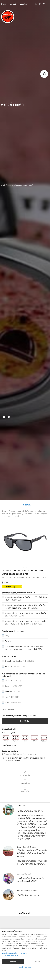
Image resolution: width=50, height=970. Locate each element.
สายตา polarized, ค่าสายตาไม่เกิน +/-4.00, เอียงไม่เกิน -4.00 (25, 614)
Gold (13, 680)
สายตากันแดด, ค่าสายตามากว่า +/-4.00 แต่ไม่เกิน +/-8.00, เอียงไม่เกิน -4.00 (25, 606)
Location (24, 4)
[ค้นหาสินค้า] (44, 74)
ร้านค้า (5, 511)
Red (12, 697)
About (13, 4)
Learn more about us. (10, 956)
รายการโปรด (25, 783)
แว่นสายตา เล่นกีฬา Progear (22, 511)
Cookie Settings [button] (25, 967)
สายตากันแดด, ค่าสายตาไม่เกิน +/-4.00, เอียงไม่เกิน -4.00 (26, 598)
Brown (8, 641)
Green (13, 686)
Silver (13, 702)
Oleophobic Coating (19, 661)
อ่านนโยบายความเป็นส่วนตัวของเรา (15, 953)
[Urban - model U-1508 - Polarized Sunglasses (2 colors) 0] (25, 542)
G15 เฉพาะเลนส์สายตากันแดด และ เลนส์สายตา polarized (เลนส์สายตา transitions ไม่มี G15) (24, 647)
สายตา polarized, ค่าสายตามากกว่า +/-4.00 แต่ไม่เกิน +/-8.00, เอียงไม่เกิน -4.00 (25, 622)
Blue (12, 691)
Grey (7, 635)
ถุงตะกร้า (25, 791)
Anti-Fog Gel (15, 666)
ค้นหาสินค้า (25, 775)
